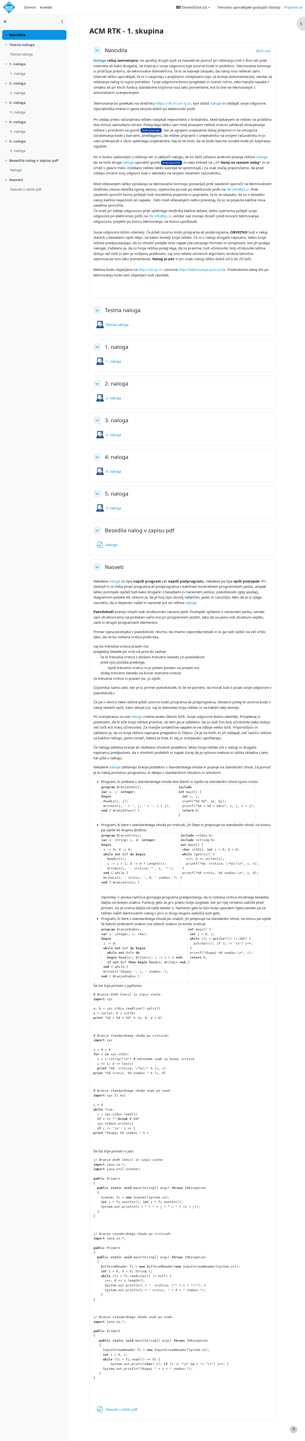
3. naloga (17, 102)
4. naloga (17, 121)
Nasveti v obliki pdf (25, 189)
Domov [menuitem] (30, 7)
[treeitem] (33, 35)
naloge (215, 103)
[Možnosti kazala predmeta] (62, 21)
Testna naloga (22, 44)
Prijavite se (293, 7)
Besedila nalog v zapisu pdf (33, 160)
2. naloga (17, 83)
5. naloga (17, 141)
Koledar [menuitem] (46, 7)
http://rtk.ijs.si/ (150, 269)
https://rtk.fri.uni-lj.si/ (173, 103)
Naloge (16, 169)
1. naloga (17, 63)
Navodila (17, 34)
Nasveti (16, 179)
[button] (193, 7)
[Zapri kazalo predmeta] (5, 21)
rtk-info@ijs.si (237, 189)
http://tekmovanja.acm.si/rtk (202, 269)
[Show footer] (293, 1429)
